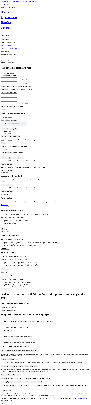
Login (2, 92)
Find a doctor (4, 248)
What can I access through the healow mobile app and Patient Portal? (19, 366)
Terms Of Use (77, 398)
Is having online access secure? (9, 359)
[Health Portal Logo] (31, 1)
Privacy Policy (85, 398)
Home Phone (8, 133)
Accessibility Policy (8, 400)
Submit (3, 109)
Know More (4, 205)
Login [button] (2, 228)
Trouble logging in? (11, 92)
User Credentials (9, 73)
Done (2, 181)
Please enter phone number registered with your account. (33, 140)
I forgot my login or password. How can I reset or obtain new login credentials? (21, 382)
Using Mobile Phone (10, 75)
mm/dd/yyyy (25, 103)
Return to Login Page (12, 129)
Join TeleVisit (4, 268)
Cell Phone (7, 131)
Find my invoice (5, 289)
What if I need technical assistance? (10, 375)
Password (24, 83)
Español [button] (6, 4)
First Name (25, 95)
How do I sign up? (6, 390)
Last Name (25, 99)
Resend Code (4, 157)
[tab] (45, 41)
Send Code (4, 136)
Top (2, 403)
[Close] (1, 32)
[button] (12, 120)
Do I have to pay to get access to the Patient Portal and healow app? (19, 350)
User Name (25, 79)
